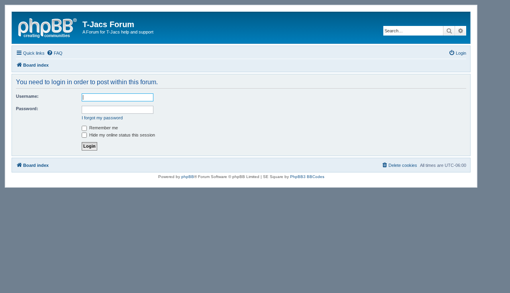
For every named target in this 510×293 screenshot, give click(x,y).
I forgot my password (102, 117)
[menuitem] (55, 53)
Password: (27, 108)
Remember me (103, 127)
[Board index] (48, 27)
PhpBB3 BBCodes (307, 176)
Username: (27, 96)
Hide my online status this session (121, 135)
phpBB (187, 176)
